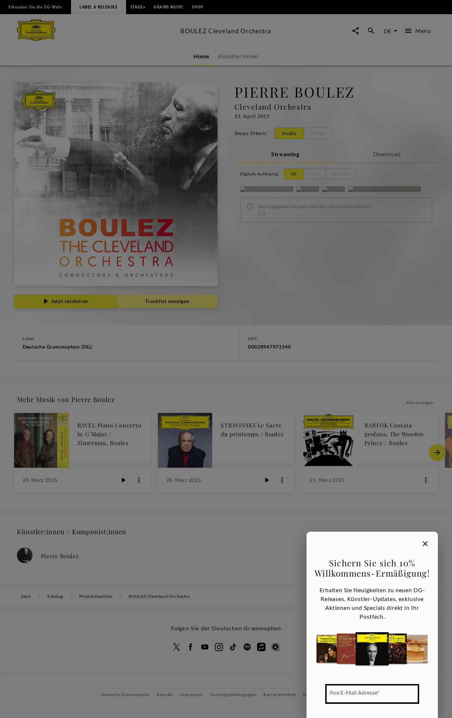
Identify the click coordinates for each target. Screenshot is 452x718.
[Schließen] (425, 544)
